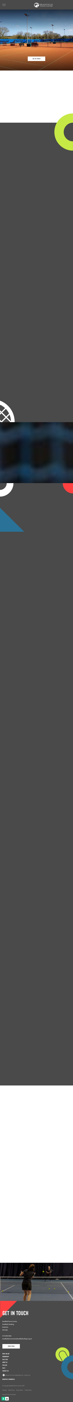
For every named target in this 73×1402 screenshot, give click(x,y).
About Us (4, 1362)
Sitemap (4, 1390)
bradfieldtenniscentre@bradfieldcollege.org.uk (17, 1339)
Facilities (36, 1296)
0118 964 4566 (6, 1336)
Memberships (36, 465)
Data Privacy (11, 1390)
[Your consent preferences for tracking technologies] (7, 1398)
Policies (4, 1365)
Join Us (36, 114)
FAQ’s (3, 1368)
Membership (5, 1356)
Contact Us (5, 1371)
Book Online (5, 1354)
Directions (11, 1346)
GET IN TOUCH (36, 59)
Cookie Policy (28, 1390)
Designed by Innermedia (9, 1394)
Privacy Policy (19, 1390)
